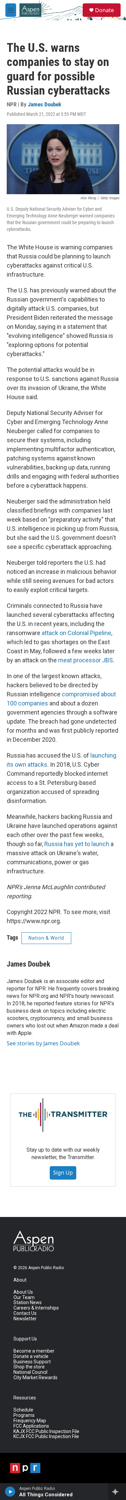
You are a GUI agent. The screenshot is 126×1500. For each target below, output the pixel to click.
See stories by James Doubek (43, 1043)
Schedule (23, 1409)
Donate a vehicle (30, 1356)
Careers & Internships (36, 1308)
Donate (104, 10)
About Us (23, 1292)
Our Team (24, 1297)
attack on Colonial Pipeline (76, 632)
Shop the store (29, 1366)
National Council (30, 1372)
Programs (24, 1415)
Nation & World (46, 938)
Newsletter (25, 1318)
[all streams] (117, 1491)
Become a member (33, 1351)
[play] (10, 1491)
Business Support (32, 1361)
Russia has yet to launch (76, 843)
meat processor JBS (85, 660)
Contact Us (25, 1313)
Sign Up (63, 1172)
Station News (27, 1302)
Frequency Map (29, 1420)
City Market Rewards (35, 1377)
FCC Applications (31, 1426)
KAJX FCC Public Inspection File (46, 1431)
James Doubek (44, 104)
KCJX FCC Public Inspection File (46, 1436)
